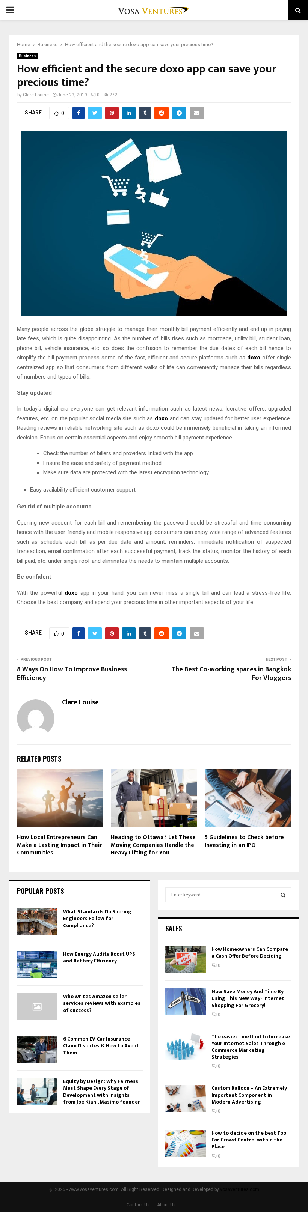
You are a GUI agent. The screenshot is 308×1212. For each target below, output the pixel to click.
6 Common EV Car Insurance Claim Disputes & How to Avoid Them (100, 1046)
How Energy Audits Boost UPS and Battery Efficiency (99, 957)
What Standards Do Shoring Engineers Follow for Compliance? (97, 918)
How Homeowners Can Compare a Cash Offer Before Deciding (249, 952)
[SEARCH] (283, 894)
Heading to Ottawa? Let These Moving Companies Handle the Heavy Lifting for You (153, 845)
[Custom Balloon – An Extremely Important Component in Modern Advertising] (185, 1098)
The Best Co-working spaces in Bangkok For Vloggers (231, 674)
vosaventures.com (239, 1189)
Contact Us (138, 1204)
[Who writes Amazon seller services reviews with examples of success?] (37, 1006)
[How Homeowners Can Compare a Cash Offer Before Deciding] (185, 959)
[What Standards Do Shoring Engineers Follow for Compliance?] (37, 921)
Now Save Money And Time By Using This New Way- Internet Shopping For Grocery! (247, 998)
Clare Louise (36, 95)
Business (27, 56)
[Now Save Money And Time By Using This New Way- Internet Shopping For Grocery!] (185, 1001)
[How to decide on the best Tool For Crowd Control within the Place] (185, 1143)
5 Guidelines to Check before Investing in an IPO (244, 841)
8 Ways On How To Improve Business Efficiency (72, 674)
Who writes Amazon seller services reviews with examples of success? (101, 1003)
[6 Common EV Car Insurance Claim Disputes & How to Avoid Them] (37, 1049)
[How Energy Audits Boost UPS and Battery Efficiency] (37, 964)
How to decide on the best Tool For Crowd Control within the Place (249, 1140)
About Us (166, 1204)
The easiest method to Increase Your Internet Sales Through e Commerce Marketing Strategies (250, 1047)
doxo (253, 357)
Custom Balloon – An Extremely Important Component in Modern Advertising (249, 1095)
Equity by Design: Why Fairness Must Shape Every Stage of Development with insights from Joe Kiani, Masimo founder (101, 1091)
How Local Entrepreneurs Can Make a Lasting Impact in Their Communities (59, 845)
